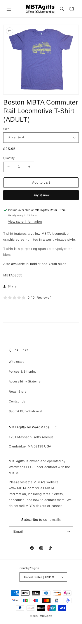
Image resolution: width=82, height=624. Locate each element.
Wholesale (16, 361)
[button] (9, 9)
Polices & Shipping (23, 371)
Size (6, 129)
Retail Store (17, 391)
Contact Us (17, 401)
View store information (25, 221)
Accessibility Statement (26, 381)
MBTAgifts (46, 616)
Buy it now (41, 195)
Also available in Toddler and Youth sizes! (35, 264)
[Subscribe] (68, 532)
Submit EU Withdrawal (25, 411)
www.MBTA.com (21, 488)
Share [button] (12, 286)
